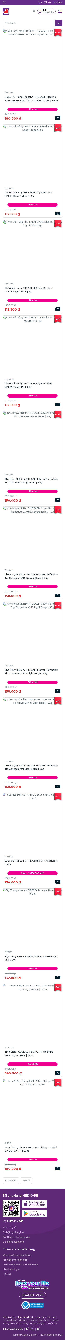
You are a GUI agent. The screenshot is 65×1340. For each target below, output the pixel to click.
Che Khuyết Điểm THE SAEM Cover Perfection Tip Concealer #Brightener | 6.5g (31, 481)
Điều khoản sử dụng (24, 1335)
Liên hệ (7, 1274)
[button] (46, 11)
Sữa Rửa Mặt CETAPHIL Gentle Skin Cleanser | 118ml (31, 862)
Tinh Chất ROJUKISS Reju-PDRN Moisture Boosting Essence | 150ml (29, 1053)
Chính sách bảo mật (51, 1335)
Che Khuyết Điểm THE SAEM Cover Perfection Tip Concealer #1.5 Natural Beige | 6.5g (31, 576)
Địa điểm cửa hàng (13, 1241)
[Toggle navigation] (59, 11)
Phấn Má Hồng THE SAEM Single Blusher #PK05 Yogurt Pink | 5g (28, 290)
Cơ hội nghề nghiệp (14, 1232)
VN (60, 2)
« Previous (11, 1180)
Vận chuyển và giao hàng (17, 1255)
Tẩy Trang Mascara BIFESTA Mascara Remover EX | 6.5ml (31, 958)
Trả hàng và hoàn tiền (15, 1259)
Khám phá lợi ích (32, 1295)
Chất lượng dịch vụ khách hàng (20, 1264)
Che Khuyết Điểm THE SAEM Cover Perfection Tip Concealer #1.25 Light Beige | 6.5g (31, 671)
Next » (26, 1180)
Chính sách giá (11, 1269)
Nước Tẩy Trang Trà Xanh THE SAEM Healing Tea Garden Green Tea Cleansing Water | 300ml (32, 99)
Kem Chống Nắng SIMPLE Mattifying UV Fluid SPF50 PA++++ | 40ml (31, 1149)
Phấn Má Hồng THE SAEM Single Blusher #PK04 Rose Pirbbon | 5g (28, 194)
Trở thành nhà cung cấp (16, 1237)
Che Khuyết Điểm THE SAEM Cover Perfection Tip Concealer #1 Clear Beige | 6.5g (31, 767)
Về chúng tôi (10, 1227)
